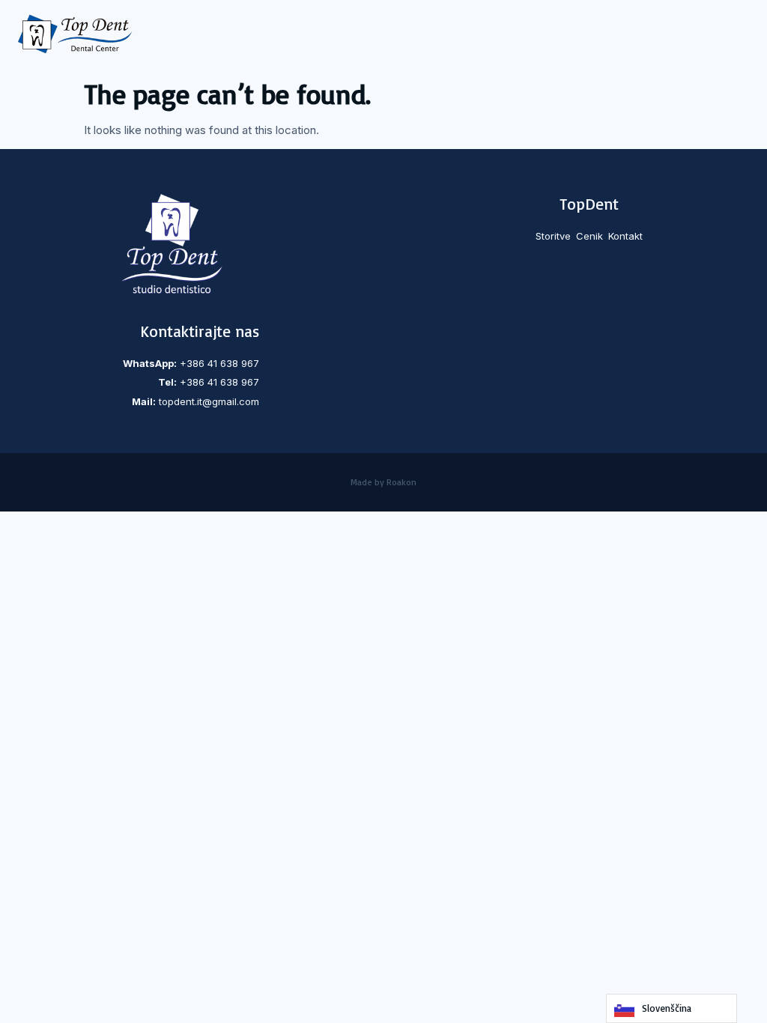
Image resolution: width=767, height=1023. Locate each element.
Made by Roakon (383, 482)
